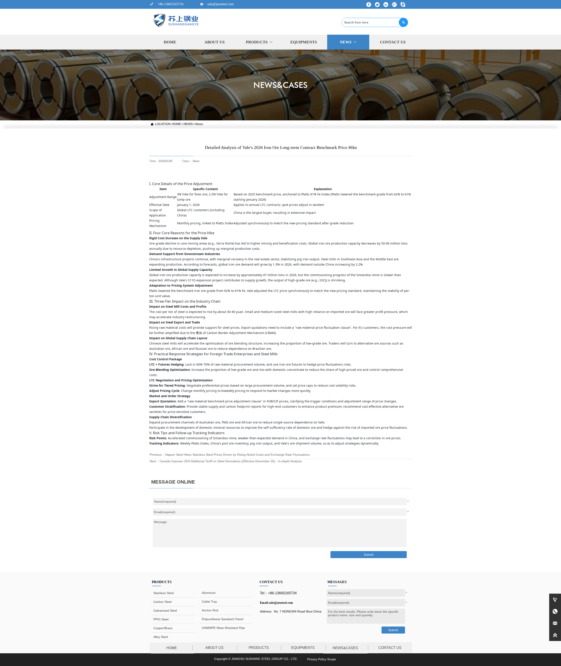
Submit (393, 630)
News (199, 124)
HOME (176, 124)
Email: (264, 602)
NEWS (188, 124)
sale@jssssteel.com (281, 602)
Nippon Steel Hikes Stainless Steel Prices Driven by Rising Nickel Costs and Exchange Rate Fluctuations (237, 454)
